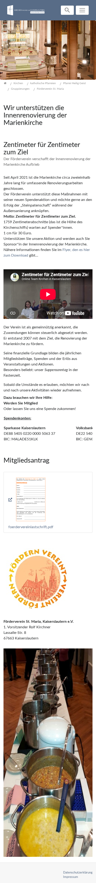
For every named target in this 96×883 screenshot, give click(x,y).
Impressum (70, 877)
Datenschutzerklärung (78, 872)
